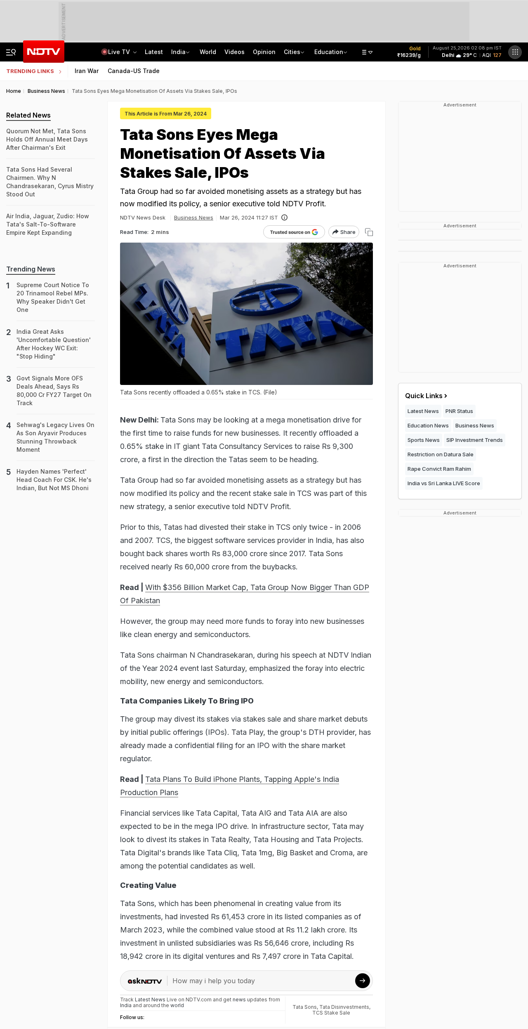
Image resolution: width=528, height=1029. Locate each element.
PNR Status (459, 411)
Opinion (264, 51)
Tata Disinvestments (344, 1007)
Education (328, 51)
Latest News (423, 411)
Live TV (120, 51)
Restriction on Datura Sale (441, 454)
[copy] (369, 232)
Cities (292, 51)
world (177, 1005)
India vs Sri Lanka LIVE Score (444, 483)
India (178, 51)
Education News (428, 425)
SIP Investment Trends (474, 440)
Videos (234, 51)
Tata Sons (304, 1007)
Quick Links (424, 396)
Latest (154, 51)
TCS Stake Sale (331, 1013)
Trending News (30, 269)
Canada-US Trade (134, 70)
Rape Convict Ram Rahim (439, 468)
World (208, 51)
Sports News (424, 440)
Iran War (87, 70)
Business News (193, 217)
